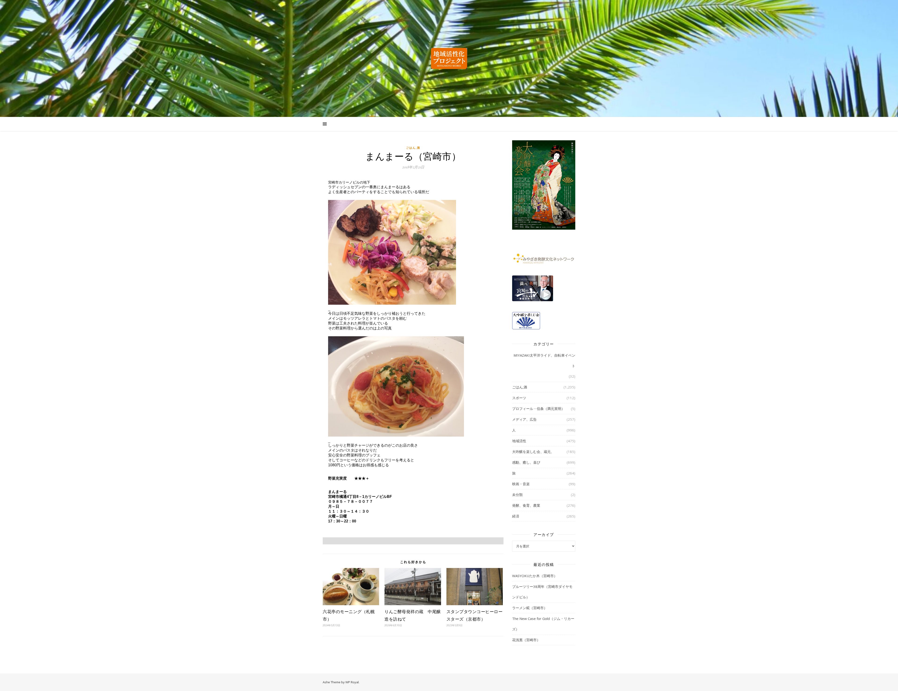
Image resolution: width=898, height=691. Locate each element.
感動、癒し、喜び (526, 462)
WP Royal (352, 682)
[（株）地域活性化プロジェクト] (449, 58)
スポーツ (519, 397)
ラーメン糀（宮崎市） (529, 607)
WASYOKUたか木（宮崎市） (534, 575)
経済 (515, 516)
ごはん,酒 (413, 148)
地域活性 (519, 440)
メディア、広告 (524, 419)
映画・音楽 (521, 483)
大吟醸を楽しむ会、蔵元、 (533, 451)
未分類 (517, 494)
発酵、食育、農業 (526, 505)
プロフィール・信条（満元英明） (538, 408)
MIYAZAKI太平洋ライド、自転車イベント (544, 360)
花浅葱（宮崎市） (526, 639)
